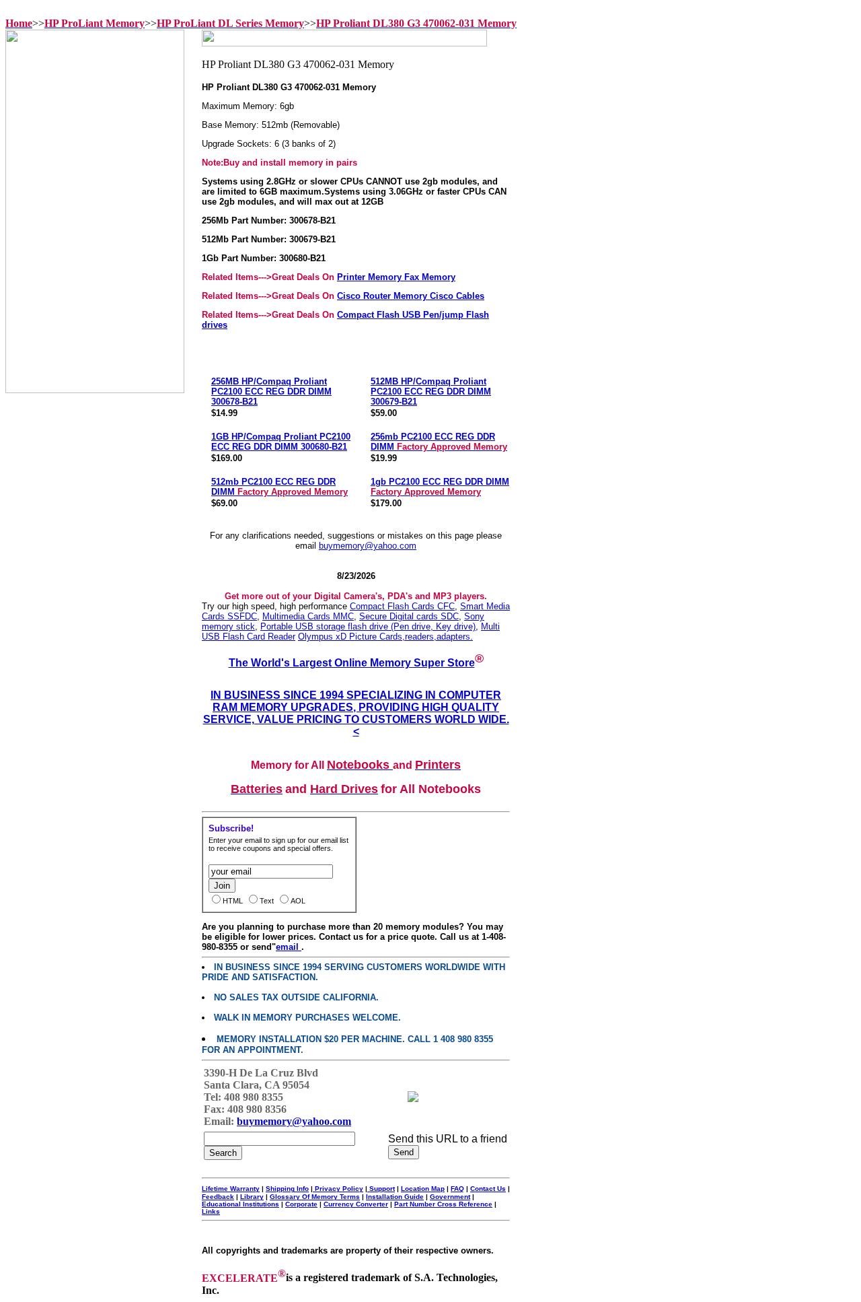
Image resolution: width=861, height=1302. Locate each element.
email (288, 947)
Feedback (218, 1196)
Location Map (423, 1188)
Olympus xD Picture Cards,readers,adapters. (385, 636)
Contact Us (488, 1188)
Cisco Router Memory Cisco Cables (410, 296)
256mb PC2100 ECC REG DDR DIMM (439, 442)
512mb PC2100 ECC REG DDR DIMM (279, 487)
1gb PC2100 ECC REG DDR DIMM (440, 487)
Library (252, 1196)
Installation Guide (395, 1196)
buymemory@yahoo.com (367, 546)
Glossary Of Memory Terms (315, 1196)
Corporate (301, 1204)
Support (381, 1188)
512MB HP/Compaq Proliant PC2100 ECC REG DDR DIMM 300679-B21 (431, 391)
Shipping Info (287, 1188)
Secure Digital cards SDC (409, 616)
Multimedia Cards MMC (308, 616)
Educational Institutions (240, 1204)
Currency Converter (356, 1204)
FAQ (457, 1188)
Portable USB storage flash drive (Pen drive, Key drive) (368, 626)
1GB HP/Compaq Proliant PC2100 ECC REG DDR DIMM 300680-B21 (280, 442)
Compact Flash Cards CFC (402, 606)
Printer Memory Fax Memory (396, 277)
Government (450, 1196)
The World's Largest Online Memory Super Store (352, 663)
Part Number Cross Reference (443, 1204)
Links (211, 1211)
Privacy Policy (338, 1188)
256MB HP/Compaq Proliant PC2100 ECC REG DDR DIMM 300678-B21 (271, 391)
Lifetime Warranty (231, 1188)
